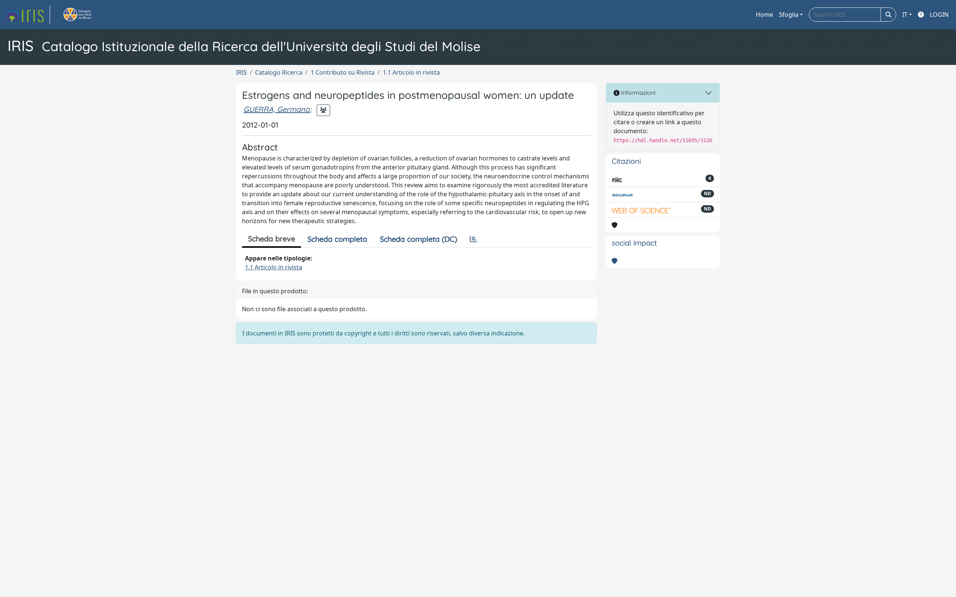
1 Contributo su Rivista (343, 72)
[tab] (473, 239)
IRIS (241, 72)
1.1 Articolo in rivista (411, 72)
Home (764, 14)
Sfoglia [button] (788, 14)
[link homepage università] (86, 15)
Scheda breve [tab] (271, 238)
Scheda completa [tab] (337, 239)
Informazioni (637, 92)
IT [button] (904, 14)
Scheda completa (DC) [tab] (418, 239)
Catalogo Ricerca (278, 72)
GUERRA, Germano (276, 109)
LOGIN (939, 14)
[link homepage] (27, 15)
